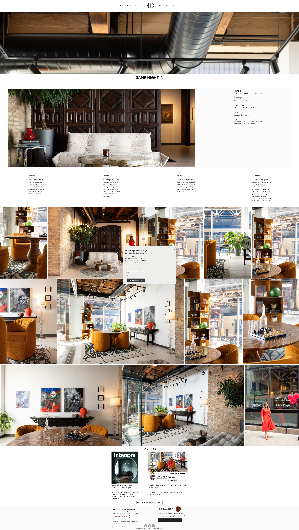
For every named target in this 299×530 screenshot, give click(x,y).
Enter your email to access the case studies (135, 271)
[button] (174, 248)
